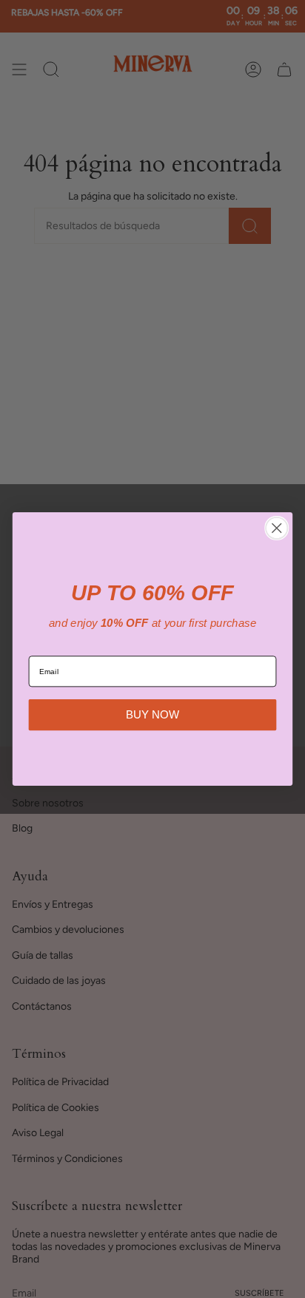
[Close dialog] (276, 528)
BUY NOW (152, 714)
